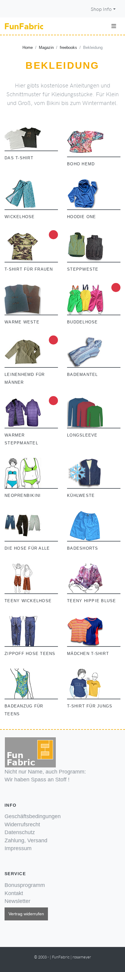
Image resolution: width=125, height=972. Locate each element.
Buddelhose (82, 322)
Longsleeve (82, 435)
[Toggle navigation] (113, 26)
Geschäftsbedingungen (33, 816)
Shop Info (101, 9)
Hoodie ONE (81, 217)
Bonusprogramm (25, 885)
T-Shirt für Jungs (89, 706)
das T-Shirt (19, 158)
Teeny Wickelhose (28, 601)
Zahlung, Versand (26, 840)
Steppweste (83, 269)
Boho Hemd (81, 164)
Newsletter (17, 901)
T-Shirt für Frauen (29, 269)
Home (27, 48)
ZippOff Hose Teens (30, 654)
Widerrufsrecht (22, 824)
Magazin (46, 48)
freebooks (68, 48)
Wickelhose (20, 217)
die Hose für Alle (27, 548)
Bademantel (82, 375)
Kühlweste (81, 496)
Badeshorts (82, 548)
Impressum (18, 848)
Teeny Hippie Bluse (91, 601)
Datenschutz (20, 832)
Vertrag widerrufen (26, 913)
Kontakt (14, 893)
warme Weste (22, 322)
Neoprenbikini (23, 496)
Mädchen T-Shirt (88, 654)
